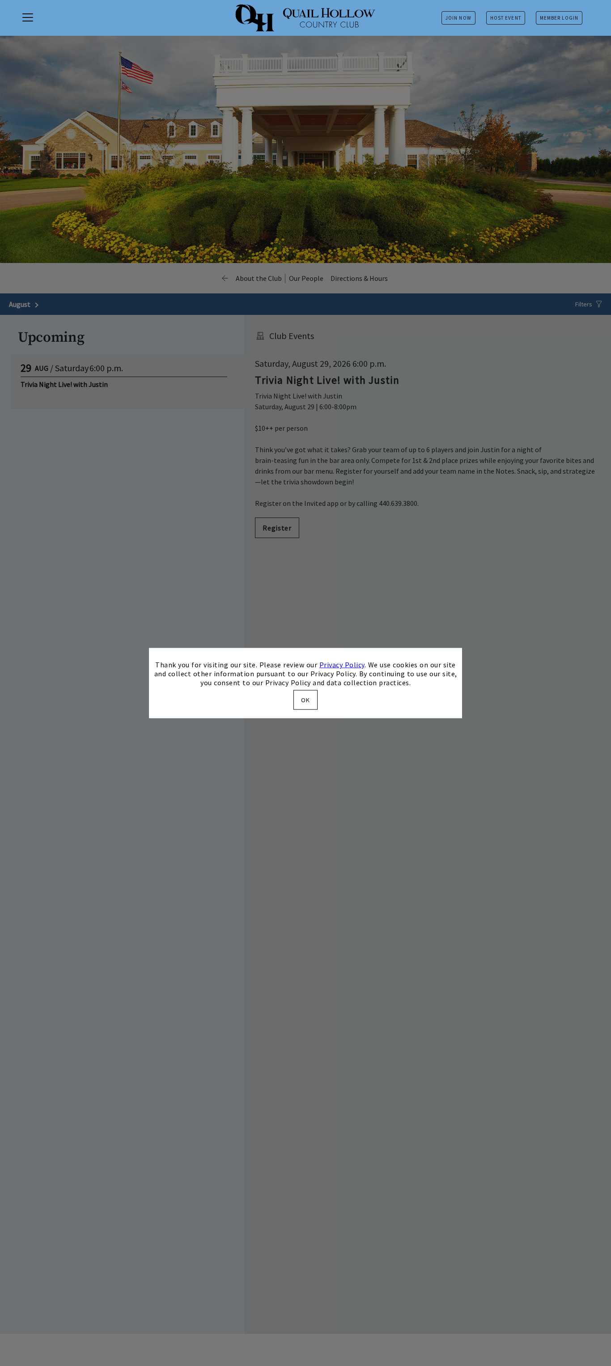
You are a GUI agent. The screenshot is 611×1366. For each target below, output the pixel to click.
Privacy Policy (342, 664)
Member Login (559, 18)
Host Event (505, 18)
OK (305, 700)
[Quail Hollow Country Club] (305, 18)
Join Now (458, 18)
